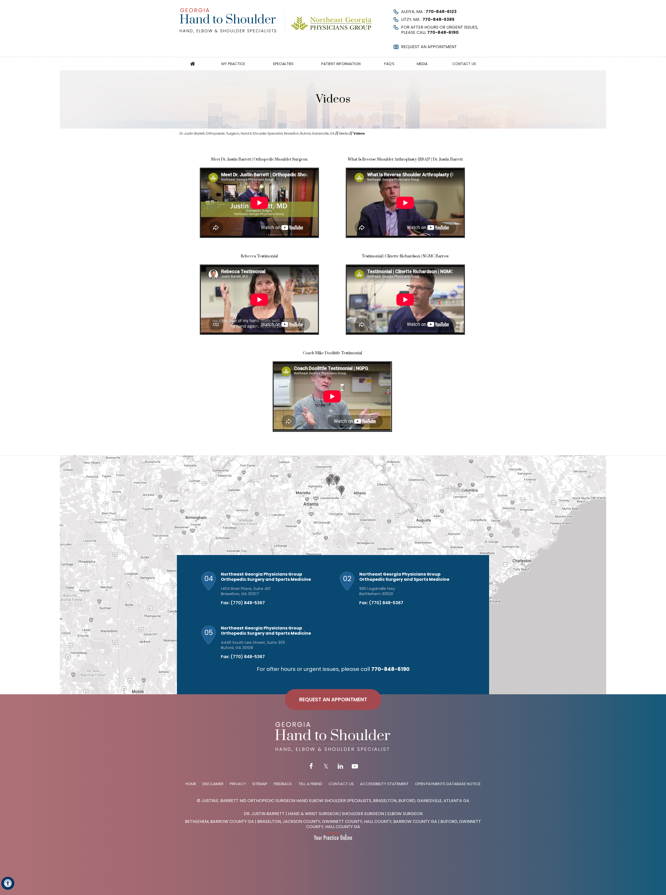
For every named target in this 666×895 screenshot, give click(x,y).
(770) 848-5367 (247, 603)
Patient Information (341, 63)
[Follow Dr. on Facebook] (311, 767)
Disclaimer (212, 783)
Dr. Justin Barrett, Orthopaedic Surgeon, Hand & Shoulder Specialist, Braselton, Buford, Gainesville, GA (257, 133)
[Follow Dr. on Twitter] (326, 767)
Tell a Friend (310, 783)
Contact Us (464, 63)
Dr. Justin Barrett (264, 814)
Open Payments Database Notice (448, 783)
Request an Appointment (429, 47)
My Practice (233, 63)
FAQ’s (389, 63)
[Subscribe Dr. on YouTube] (355, 767)
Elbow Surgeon (404, 814)
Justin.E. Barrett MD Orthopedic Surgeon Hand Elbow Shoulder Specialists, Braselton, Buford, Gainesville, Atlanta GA (335, 801)
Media (422, 63)
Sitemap (259, 783)
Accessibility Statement (384, 783)
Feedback (283, 783)
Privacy (238, 783)
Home (192, 63)
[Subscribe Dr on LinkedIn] (340, 767)
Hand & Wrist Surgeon (313, 814)
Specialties (283, 63)
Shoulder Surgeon (363, 814)
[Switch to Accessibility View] (7, 883)
